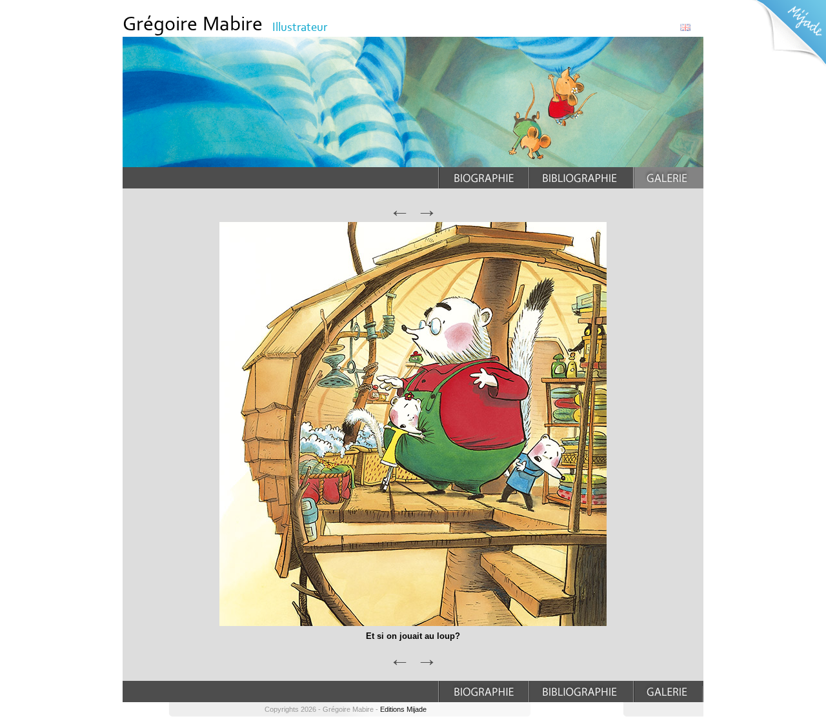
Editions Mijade (403, 709)
